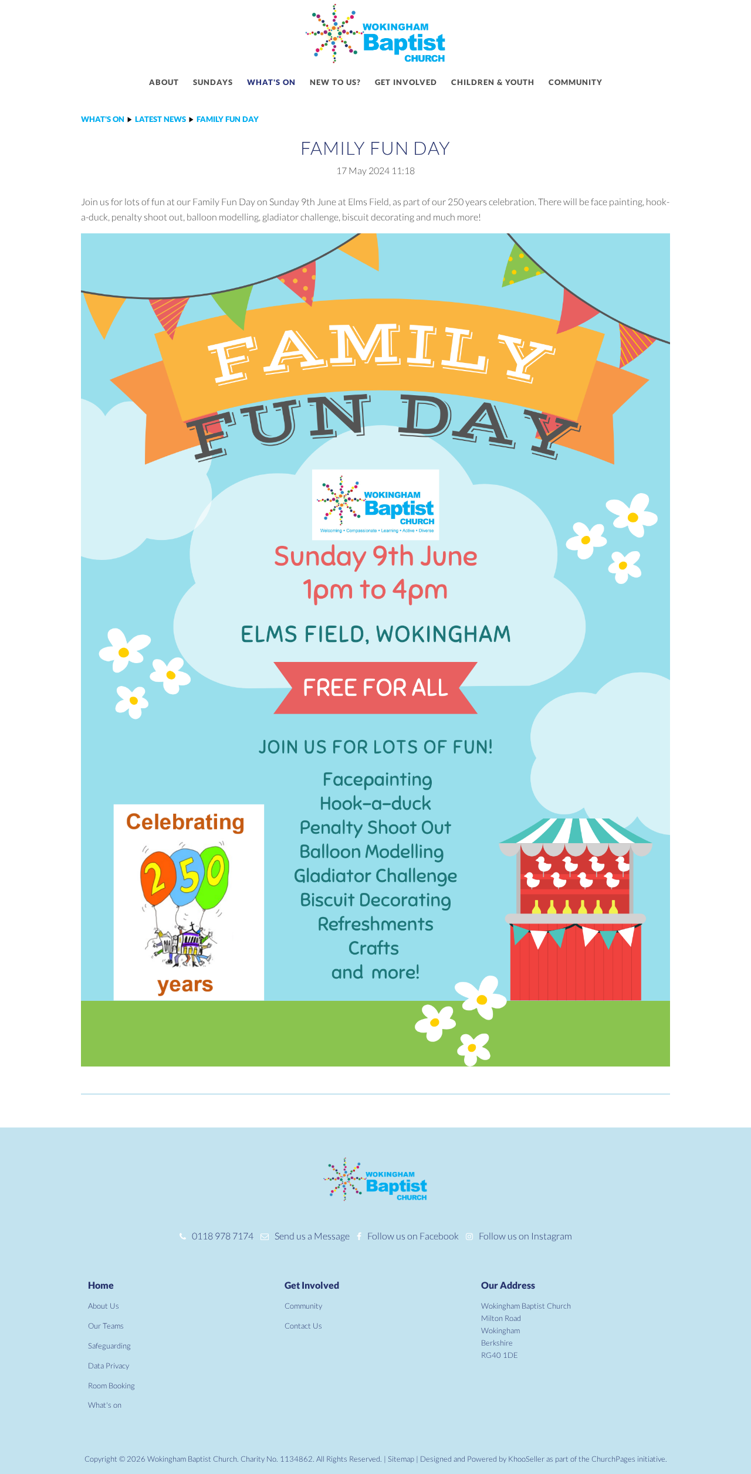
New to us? (335, 82)
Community (576, 82)
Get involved (406, 82)
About (164, 82)
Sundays (213, 82)
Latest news (160, 119)
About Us (103, 1305)
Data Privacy (108, 1365)
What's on (271, 82)
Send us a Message (312, 1235)
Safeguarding (109, 1345)
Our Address (508, 1284)
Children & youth (493, 82)
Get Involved (312, 1284)
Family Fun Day (228, 119)
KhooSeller (526, 1458)
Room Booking (111, 1385)
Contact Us (303, 1325)
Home (101, 1284)
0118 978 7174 (222, 1235)
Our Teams (106, 1325)
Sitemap (401, 1458)
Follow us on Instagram (525, 1235)
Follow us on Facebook (413, 1235)
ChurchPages (613, 1458)
